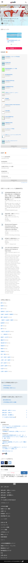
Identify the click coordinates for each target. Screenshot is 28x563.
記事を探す (3, 497)
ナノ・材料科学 (4, 334)
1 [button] (11, 15)
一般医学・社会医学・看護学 (7, 320)
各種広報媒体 (4, 537)
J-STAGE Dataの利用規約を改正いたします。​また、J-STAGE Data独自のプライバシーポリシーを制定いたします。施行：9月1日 (14, 436)
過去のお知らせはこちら (7, 451)
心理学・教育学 (4, 371)
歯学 (2, 325)
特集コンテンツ (4, 534)
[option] (14, 15)
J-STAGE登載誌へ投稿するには (9, 387)
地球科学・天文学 (5, 311)
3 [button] (14, 15)
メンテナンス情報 (5, 527)
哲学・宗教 (3, 354)
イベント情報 (4, 529)
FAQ (2, 553)
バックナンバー (24, 148)
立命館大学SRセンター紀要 (7, 167)
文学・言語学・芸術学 (5, 357)
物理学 (2, 305)
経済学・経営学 (4, 365)
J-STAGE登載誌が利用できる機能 (9, 402)
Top (14, 484)
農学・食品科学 (4, 317)
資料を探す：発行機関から (8, 415)
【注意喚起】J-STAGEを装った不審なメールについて (13, 431)
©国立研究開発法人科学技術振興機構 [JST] (12, 561)
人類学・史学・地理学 (5, 360)
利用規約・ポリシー (5, 513)
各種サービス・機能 (5, 508)
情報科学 (3, 345)
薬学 (2, 328)
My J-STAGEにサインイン (14, 48)
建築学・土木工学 (5, 337)
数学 (2, 303)
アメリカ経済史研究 (5, 157)
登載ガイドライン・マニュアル (8, 545)
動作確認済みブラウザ (6, 550)
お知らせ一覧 (4, 522)
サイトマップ (4, 557)
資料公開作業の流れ (7, 399)
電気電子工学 (4, 343)
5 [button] (17, 15)
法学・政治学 (4, 363)
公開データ (3, 511)
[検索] (25, 9)
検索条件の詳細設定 (23, 10)
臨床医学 (3, 323)
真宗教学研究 (5, 172)
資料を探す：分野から (7, 412)
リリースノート (4, 525)
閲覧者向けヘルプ (5, 548)
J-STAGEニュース (5, 532)
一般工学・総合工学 (5, 331)
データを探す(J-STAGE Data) (8, 417)
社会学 (2, 368)
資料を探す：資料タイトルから (9, 410)
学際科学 (3, 351)
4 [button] (15, 15)
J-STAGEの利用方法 (7, 385)
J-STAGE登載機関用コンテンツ (8, 543)
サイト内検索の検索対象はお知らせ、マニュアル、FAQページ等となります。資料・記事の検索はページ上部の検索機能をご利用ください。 (14, 476)
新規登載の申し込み (5, 516)
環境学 (2, 348)
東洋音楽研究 (6, 162)
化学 (2, 308)
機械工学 (3, 340)
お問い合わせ (4, 555)
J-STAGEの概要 (4, 506)
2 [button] (12, 15)
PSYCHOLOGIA (6, 177)
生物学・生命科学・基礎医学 (7, 314)
